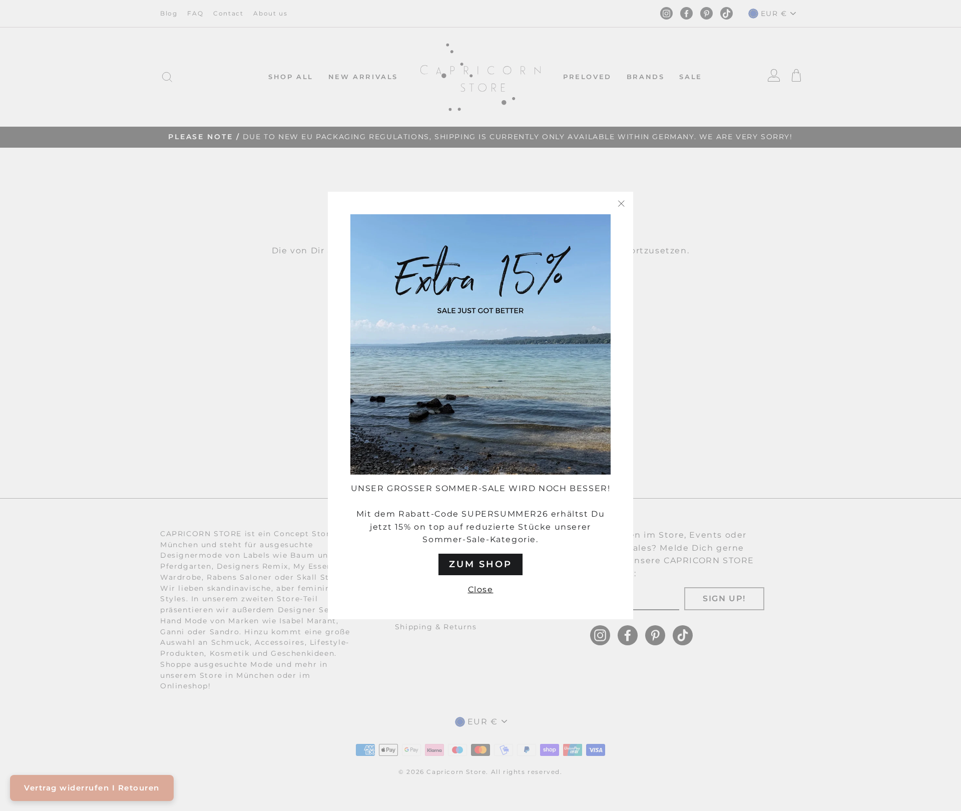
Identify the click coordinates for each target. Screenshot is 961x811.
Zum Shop (480, 564)
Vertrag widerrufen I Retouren (92, 787)
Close (481, 589)
